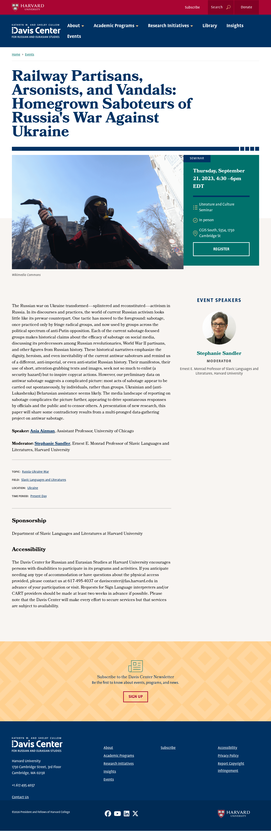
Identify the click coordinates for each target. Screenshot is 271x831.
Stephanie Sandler (219, 354)
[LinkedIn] (126, 815)
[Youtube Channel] (117, 815)
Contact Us (20, 797)
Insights (235, 26)
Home (16, 54)
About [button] (73, 26)
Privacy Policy (228, 756)
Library (210, 26)
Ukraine (32, 488)
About (108, 748)
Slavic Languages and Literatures (43, 480)
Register (221, 249)
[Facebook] (108, 815)
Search (217, 7)
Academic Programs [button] (114, 26)
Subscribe (192, 8)
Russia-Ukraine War (35, 472)
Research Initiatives (119, 764)
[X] (135, 815)
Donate (246, 7)
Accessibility (227, 748)
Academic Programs (119, 756)
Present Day (38, 496)
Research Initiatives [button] (168, 26)
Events (74, 36)
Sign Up (136, 697)
